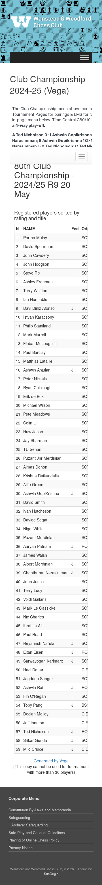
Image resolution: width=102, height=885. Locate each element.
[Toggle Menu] (84, 57)
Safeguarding (19, 817)
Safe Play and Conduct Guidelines (36, 832)
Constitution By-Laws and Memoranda (39, 809)
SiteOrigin (51, 873)
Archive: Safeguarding (29, 825)
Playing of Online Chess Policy (34, 840)
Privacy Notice (20, 847)
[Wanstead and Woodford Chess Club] (51, 21)
